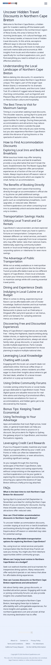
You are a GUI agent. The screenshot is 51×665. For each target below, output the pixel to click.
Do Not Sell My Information (36, 647)
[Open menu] (45, 3)
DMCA (28, 644)
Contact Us (24, 640)
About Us (14, 640)
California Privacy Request (14, 647)
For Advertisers (38, 644)
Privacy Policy (35, 640)
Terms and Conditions (15, 644)
